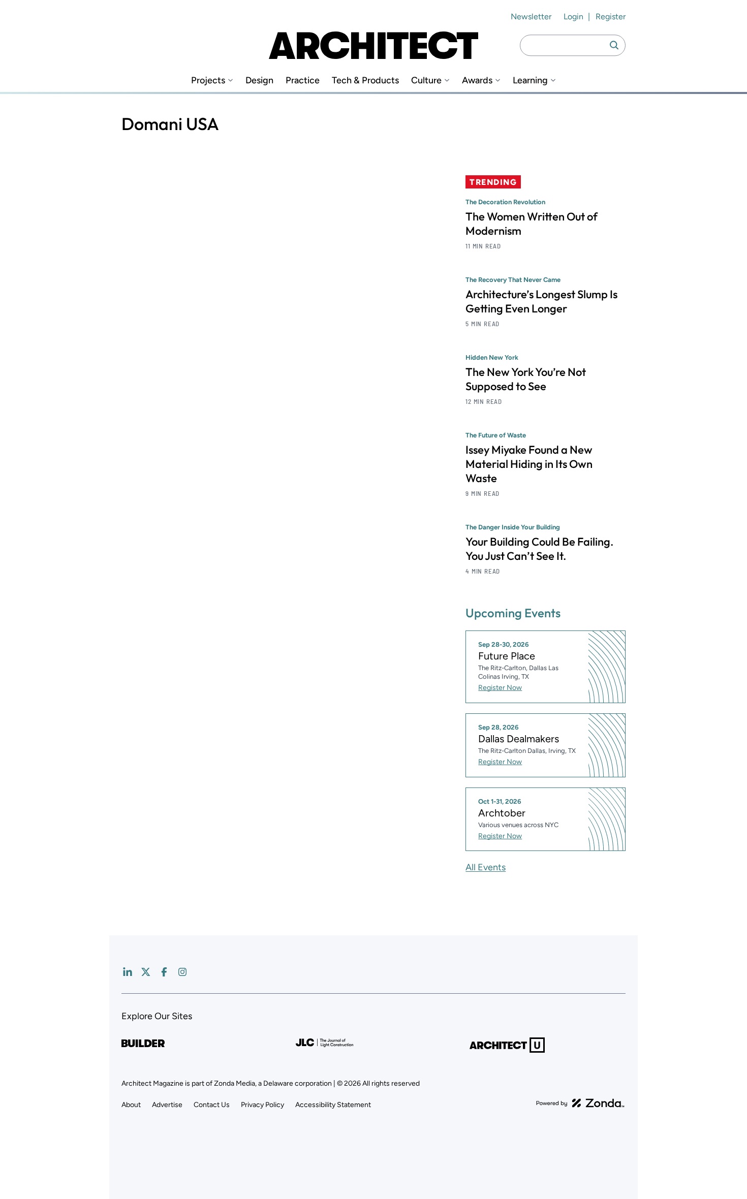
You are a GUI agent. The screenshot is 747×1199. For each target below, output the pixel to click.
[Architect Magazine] (373, 45)
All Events (485, 867)
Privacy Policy (262, 1104)
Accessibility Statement (333, 1104)
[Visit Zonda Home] (580, 1103)
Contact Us (212, 1104)
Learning (530, 80)
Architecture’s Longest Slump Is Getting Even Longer (541, 301)
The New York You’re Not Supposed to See (525, 379)
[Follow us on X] (146, 972)
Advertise (167, 1104)
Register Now (500, 687)
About (131, 1104)
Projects (208, 80)
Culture (426, 80)
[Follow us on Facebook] (164, 972)
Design (259, 80)
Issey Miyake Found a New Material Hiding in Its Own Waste (529, 464)
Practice (303, 80)
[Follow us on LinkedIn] (127, 972)
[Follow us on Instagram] (182, 972)
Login (573, 16)
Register (611, 16)
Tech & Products (365, 80)
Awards (477, 80)
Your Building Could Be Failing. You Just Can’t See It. (539, 548)
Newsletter (531, 16)
